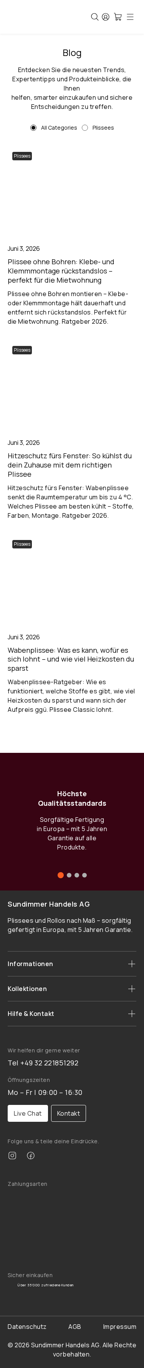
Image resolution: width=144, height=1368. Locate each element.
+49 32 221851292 (49, 1062)
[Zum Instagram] (12, 1156)
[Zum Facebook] (30, 1156)
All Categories (59, 127)
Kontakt (68, 1113)
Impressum (120, 1326)
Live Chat (28, 1113)
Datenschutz (27, 1326)
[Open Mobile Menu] (130, 17)
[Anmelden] (105, 17)
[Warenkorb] (118, 17)
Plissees (103, 127)
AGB (74, 1326)
